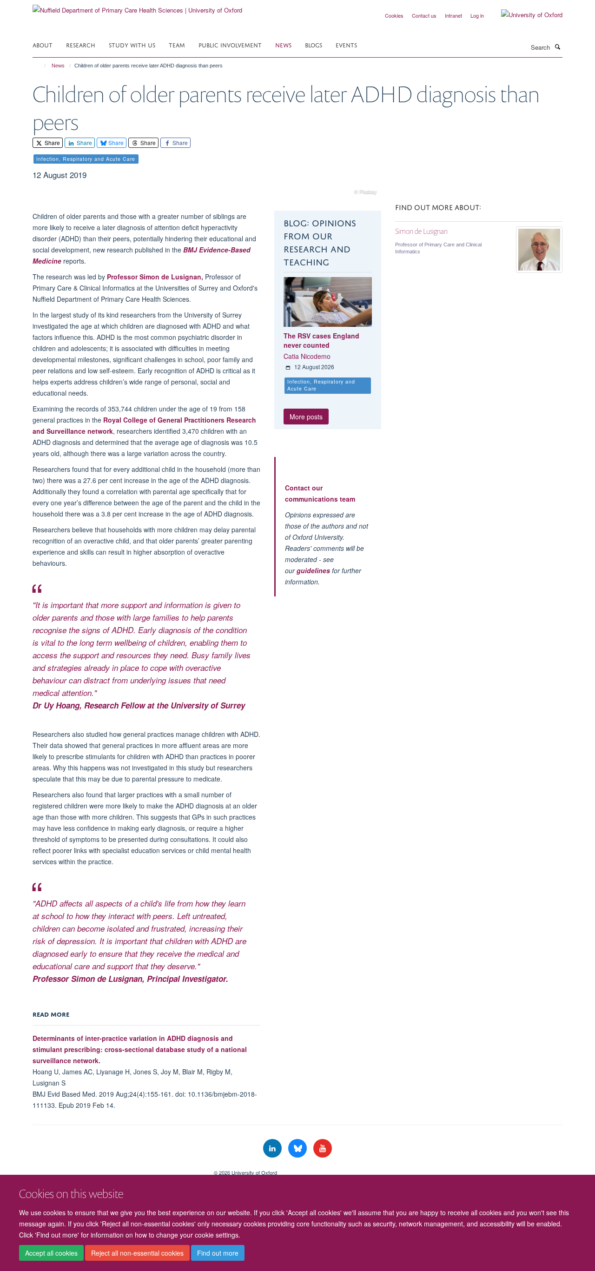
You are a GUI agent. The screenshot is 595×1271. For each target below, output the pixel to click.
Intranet (453, 15)
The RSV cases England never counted (321, 340)
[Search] (557, 46)
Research (80, 44)
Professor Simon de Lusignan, (156, 276)
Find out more (217, 1253)
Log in (477, 15)
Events (346, 44)
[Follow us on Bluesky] (298, 1148)
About (43, 44)
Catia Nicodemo (307, 356)
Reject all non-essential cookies (137, 1253)
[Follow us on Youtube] (322, 1148)
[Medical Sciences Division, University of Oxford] (116, 1169)
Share (51, 142)
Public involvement (230, 44)
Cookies (394, 15)
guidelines (313, 570)
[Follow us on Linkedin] (273, 1148)
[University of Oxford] (524, 14)
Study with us (132, 44)
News (283, 44)
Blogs (313, 44)
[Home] (41, 65)
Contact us (424, 15)
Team (177, 44)
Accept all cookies (51, 1253)
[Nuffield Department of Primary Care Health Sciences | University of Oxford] (137, 6)
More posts (306, 416)
